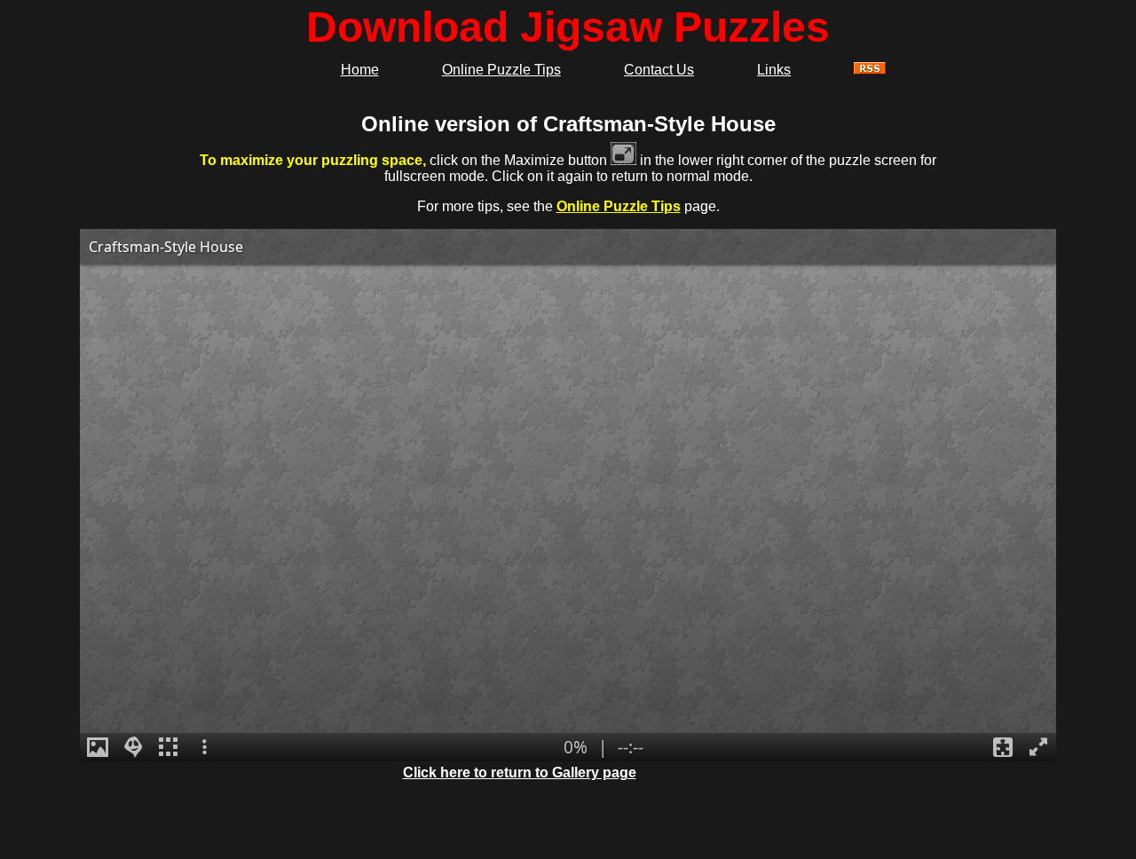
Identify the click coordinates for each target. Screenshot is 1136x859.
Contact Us (659, 69)
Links (774, 69)
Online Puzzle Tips (501, 69)
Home (360, 69)
